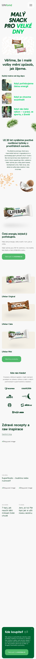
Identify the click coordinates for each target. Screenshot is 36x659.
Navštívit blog (7, 434)
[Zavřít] (32, 629)
